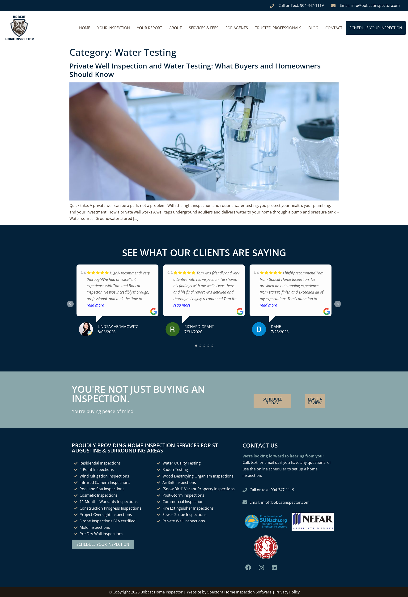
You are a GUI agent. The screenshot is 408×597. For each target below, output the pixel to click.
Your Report (149, 27)
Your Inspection (113, 27)
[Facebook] (248, 567)
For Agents (236, 27)
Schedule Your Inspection (375, 27)
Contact (333, 27)
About (175, 27)
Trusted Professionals (278, 27)
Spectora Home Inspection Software (239, 592)
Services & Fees (203, 27)
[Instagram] (261, 567)
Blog (313, 27)
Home (84, 27)
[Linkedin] (274, 567)
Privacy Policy (288, 592)
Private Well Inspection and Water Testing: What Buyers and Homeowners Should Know (195, 70)
